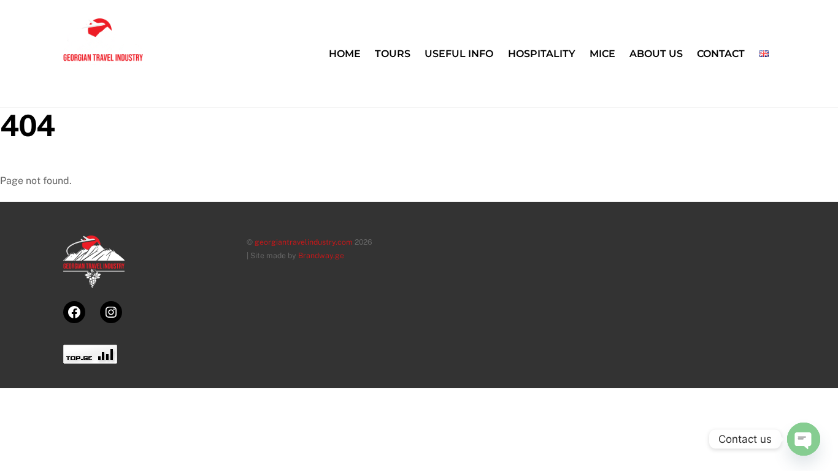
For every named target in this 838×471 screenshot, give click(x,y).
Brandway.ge (321, 255)
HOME (345, 53)
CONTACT (721, 53)
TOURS (392, 53)
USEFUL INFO (459, 53)
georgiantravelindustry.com (304, 242)
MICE (602, 53)
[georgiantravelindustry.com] (103, 79)
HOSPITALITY (541, 53)
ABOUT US (656, 53)
